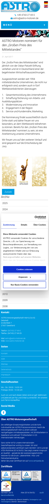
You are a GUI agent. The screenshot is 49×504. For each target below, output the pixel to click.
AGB (3, 359)
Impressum (5, 375)
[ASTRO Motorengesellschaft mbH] (20, 6)
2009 (5, 300)
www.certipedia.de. (36, 461)
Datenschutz (6, 369)
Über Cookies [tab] (39, 225)
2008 (5, 306)
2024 (5, 209)
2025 (5, 203)
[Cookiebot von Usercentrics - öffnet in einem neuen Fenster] (35, 217)
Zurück (8, 191)
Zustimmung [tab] (9, 225)
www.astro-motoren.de (14, 341)
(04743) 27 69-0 (14, 331)
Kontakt (4, 353)
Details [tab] (24, 225)
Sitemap (4, 364)
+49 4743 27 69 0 (26, 15)
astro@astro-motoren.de (25, 18)
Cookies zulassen (24, 269)
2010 (5, 294)
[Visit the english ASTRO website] (46, 6)
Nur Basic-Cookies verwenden (24, 285)
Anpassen (23, 277)
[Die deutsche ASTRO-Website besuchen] (46, 3)
